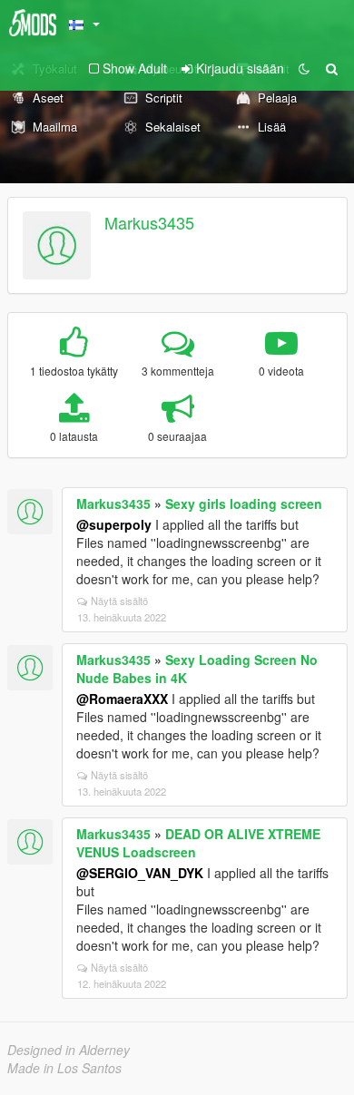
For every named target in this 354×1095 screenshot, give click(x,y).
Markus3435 (149, 222)
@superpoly (114, 524)
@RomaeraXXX (122, 698)
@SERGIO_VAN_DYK (139, 873)
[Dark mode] (304, 68)
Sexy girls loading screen (243, 503)
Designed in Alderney (68, 1050)
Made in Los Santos (64, 1068)
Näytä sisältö (119, 600)
